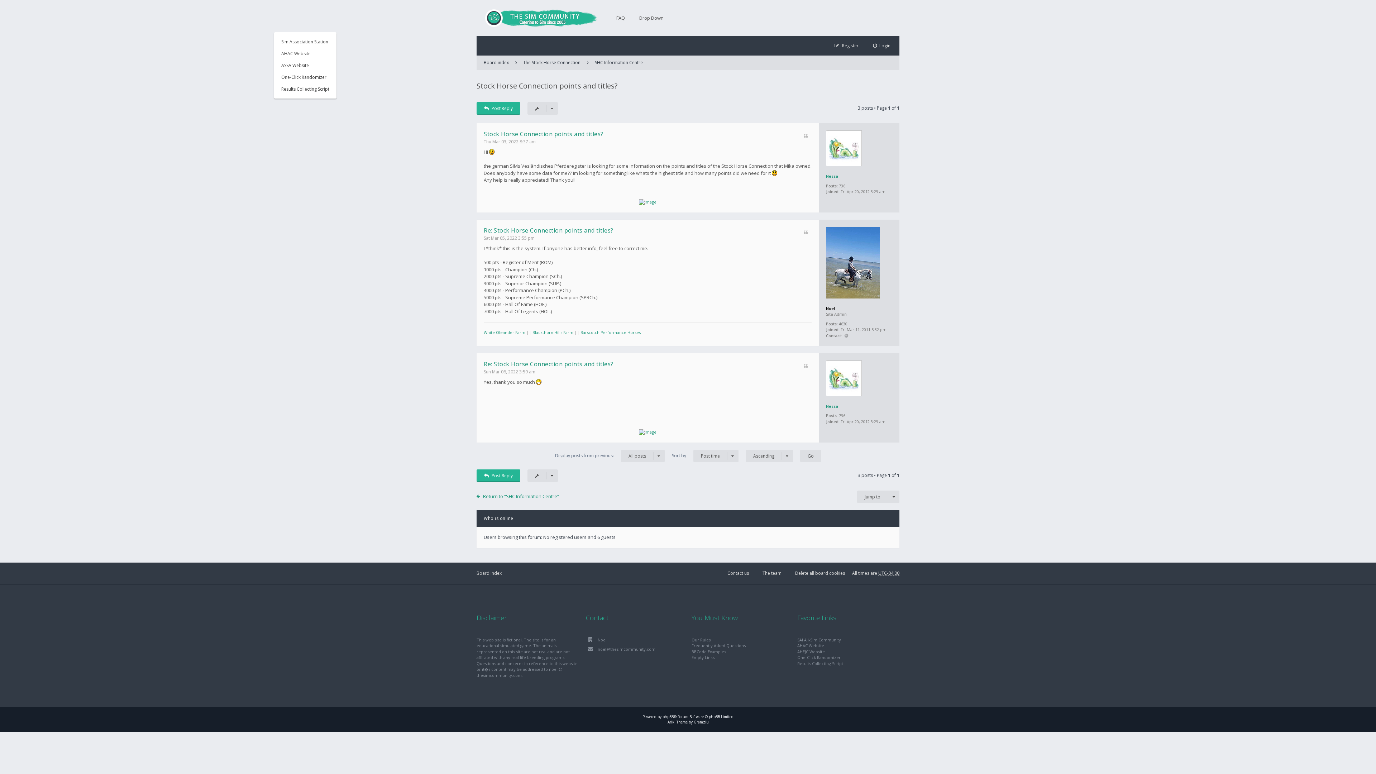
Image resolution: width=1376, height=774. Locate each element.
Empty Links (703, 657)
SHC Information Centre (619, 62)
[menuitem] (882, 46)
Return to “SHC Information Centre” (521, 496)
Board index (489, 573)
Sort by (696, 456)
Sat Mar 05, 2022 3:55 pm (509, 238)
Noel (830, 308)
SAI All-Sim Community (819, 639)
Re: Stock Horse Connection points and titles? (548, 230)
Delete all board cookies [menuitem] (820, 573)
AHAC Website (296, 54)
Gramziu (701, 722)
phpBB (668, 716)
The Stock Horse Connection (551, 62)
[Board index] (537, 18)
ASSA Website (295, 65)
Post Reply (502, 108)
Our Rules (701, 639)
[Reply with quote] (806, 136)
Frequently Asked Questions (719, 645)
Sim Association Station (304, 42)
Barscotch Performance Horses (610, 332)
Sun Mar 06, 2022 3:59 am (509, 372)
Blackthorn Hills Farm (552, 332)
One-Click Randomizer (303, 77)
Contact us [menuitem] (738, 573)
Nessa (832, 176)
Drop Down (651, 18)
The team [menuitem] (772, 573)
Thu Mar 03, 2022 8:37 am (510, 142)
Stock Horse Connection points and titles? (547, 86)
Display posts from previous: (600, 456)
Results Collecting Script (305, 89)
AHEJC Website (811, 651)
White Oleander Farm (504, 332)
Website (846, 336)
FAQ (620, 18)
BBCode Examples (709, 651)
